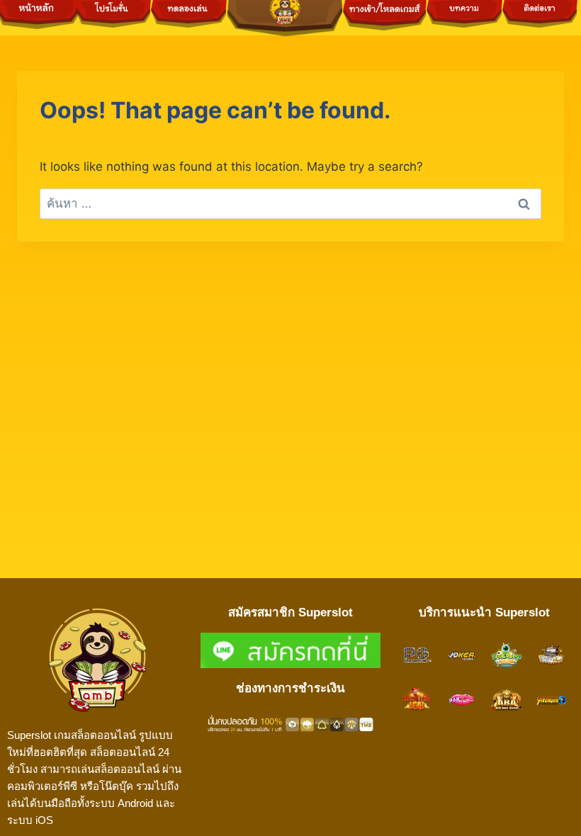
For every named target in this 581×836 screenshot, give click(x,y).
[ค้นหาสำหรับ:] (290, 203)
